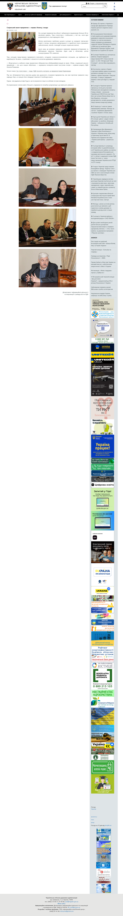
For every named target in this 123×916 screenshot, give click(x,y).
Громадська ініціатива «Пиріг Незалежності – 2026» (100, 257)
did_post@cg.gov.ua (74, 907)
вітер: (93, 822)
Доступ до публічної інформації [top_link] (33, 14)
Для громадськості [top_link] (65, 14)
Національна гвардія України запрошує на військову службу (101, 294)
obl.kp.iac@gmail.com (67, 911)
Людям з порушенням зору (98, 3)
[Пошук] (105, 6)
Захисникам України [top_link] (107, 14)
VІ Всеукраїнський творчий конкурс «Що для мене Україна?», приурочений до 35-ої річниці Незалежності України (102, 280)
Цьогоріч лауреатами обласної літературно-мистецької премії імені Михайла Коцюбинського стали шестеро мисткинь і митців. (103, 196)
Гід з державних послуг (58, 6)
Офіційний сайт (20, 9)
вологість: (94, 817)
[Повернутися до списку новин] (8, 23)
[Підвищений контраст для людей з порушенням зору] (87, 3)
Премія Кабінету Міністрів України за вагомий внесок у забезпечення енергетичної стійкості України (103, 264)
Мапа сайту (61, 903)
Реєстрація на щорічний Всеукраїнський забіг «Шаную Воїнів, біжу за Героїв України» (103, 243)
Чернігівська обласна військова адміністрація (28, 4)
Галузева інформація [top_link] (92, 14)
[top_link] (118, 14)
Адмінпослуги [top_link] (78, 14)
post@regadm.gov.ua (71, 902)
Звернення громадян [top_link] (51, 14)
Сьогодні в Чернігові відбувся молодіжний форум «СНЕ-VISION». (102, 217)
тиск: (92, 820)
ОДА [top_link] (19, 14)
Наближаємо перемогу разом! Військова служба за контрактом (102, 288)
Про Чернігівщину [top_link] (9, 14)
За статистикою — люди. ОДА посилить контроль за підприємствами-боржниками (43, 71)
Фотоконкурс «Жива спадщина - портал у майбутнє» (101, 271)
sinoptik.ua (108, 825)
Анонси (94, 238)
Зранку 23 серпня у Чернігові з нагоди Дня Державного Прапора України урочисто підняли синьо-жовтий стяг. (102, 26)
